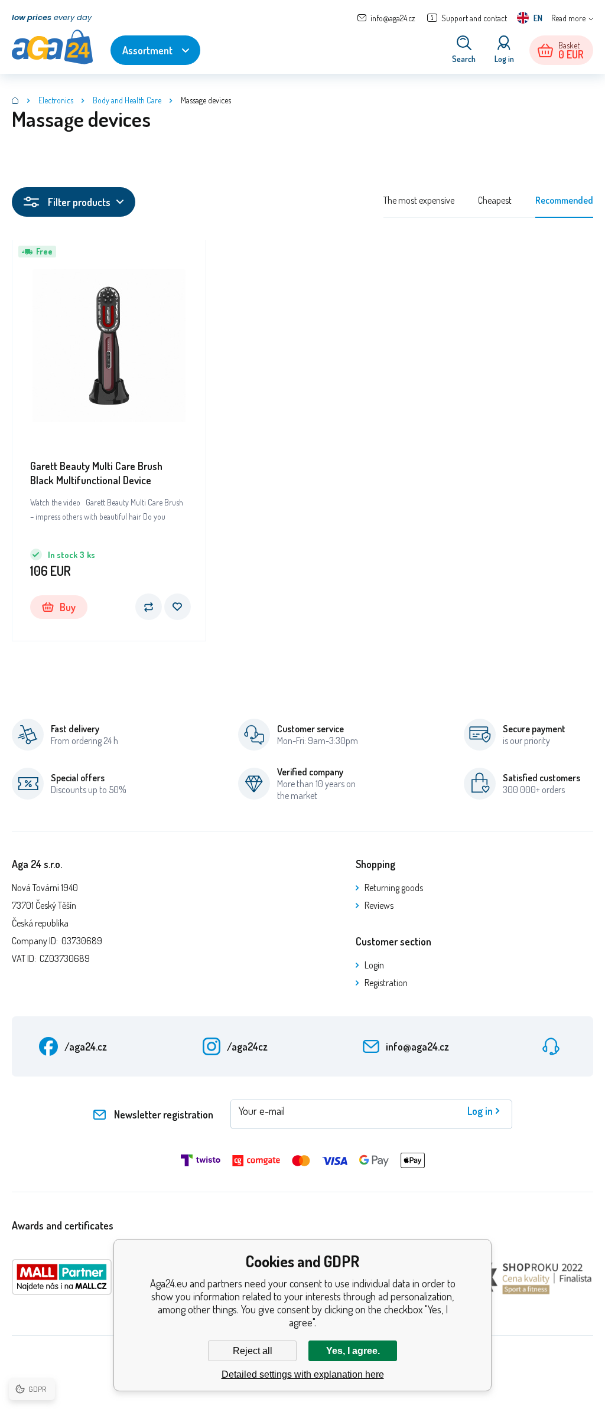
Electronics (55, 100)
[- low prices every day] (15, 100)
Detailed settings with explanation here (303, 1374)
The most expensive (418, 200)
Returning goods (394, 887)
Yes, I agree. (353, 1351)
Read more (568, 18)
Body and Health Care (127, 100)
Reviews (379, 905)
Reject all (252, 1351)
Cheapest (495, 200)
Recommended (564, 200)
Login (374, 965)
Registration (386, 983)
